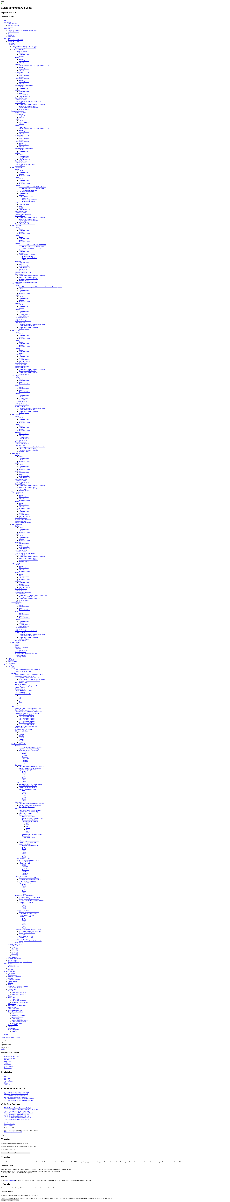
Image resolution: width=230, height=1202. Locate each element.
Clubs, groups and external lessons (32, 834)
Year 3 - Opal (15, 376)
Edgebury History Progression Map (29, 787)
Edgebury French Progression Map (29, 899)
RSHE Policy (22, 934)
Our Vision (7, 22)
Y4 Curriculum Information (23, 519)
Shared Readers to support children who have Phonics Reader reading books (40, 287)
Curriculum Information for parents (25, 553)
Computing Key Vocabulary (27, 807)
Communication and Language (24, 85)
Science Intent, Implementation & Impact (30, 747)
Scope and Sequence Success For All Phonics (32, 679)
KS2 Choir (11, 43)
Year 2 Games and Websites (26, 718)
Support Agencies (17, 1023)
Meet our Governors (13, 32)
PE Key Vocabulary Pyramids (27, 881)
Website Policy (8, 1125)
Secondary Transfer (20, 640)
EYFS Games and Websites (26, 715)
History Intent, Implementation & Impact (30, 784)
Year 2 (20, 698)
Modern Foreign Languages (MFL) (25, 895)
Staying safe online (24, 266)
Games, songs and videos (29, 258)
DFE (9, 968)
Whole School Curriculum (19, 744)
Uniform (10, 1026)
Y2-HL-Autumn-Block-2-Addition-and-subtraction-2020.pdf (21, 1109)
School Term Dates (13, 1008)
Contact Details (12, 981)
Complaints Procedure (14, 979)
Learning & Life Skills (21, 939)
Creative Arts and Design (22, 78)
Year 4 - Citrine (16, 453)
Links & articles (19, 274)
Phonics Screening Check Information (26, 282)
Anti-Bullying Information (19, 1000)
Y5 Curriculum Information (23, 592)
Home (6, 20)
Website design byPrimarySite (13, 1132)
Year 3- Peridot (16, 414)
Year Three (25, 758)
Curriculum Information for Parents (25, 164)
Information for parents (28, 201)
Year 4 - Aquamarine (17, 492)
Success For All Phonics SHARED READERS (32, 187)
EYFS (13, 668)
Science (17, 745)
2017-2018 (15, 952)
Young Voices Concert (28, 837)
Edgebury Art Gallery (25, 844)
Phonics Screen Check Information (25, 224)
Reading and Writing (21, 51)
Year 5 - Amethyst (17, 524)
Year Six (24, 763)
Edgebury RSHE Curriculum (27, 933)
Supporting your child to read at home (29, 681)
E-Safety (10, 984)
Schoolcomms (12, 1004)
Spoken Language (20, 687)
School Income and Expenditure (17, 1005)
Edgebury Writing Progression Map (29, 686)
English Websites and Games (23, 690)
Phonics (17, 64)
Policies (10, 996)
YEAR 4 (21, 739)
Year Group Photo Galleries (23, 694)
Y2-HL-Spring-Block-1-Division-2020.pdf (16, 1114)
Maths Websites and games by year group (27, 713)
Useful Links (11, 1028)
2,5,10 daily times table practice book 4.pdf (16, 1092)
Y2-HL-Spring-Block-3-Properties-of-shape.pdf (17, 1117)
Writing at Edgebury (21, 684)
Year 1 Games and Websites (26, 716)
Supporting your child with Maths (28, 560)
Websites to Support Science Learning (29, 750)
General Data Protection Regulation (18, 986)
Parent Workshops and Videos (23, 729)
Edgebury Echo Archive (15, 944)
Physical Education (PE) (22, 876)
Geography (18, 765)
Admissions (11, 973)
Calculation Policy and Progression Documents (28, 711)
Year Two (25, 757)
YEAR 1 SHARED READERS (31, 248)
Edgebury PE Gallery (25, 883)
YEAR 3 (21, 737)
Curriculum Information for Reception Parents (28, 101)
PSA (9, 33)
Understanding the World (22, 72)
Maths (17, 57)
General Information (21, 98)
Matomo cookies (10, 1180)
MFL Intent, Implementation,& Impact (29, 897)
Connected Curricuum (21, 647)
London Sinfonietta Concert (30, 820)
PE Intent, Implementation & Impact (29, 878)
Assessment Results (13, 967)
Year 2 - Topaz (16, 330)
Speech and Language (18, 1017)
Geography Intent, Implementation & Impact (31, 766)
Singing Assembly (13, 960)
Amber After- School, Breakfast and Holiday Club (22, 30)
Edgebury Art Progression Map (27, 842)
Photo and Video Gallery (26, 902)
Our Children (8, 38)
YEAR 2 (21, 736)
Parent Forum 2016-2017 (19, 994)
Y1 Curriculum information (23, 272)
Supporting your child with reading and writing (32, 104)
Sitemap (6, 1122)
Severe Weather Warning (15, 1010)
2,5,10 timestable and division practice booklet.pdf (18, 1100)
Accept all (10, 1153)
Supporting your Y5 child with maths (29, 598)
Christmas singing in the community (32, 818)
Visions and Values (13, 25)
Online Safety (15, 999)
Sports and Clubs (13, 1025)
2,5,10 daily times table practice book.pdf (16, 1094)
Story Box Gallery (20, 692)
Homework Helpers (24, 175)
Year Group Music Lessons (30, 821)
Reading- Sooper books (14, 958)
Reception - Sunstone (18, 111)
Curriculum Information (22, 366)
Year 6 (20, 705)
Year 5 (20, 703)
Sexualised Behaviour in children (21, 1002)
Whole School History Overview (28, 786)
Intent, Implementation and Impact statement (27, 669)
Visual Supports (16, 1018)
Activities (21, 56)
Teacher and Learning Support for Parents (20, 962)
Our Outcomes (8, 963)
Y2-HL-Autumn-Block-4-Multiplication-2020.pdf (18, 1113)
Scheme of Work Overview (26, 915)
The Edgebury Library (21, 682)
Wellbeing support (24, 222)
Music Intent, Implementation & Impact (30, 810)
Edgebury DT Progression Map (28, 862)
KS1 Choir (11, 660)
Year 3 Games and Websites (26, 719)
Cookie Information (9, 1124)
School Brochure (13, 23)
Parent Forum (12, 991)
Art (16, 839)
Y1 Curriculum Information (23, 214)
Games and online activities (26, 191)
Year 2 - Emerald (16, 283)
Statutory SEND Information (20, 1020)
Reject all (3, 1153)
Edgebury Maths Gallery (22, 731)
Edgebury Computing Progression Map (30, 805)
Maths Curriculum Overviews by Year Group (28, 708)
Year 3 (20, 700)
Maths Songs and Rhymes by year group (26, 726)
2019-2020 (15, 949)
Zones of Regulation (24, 96)
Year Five (25, 761)
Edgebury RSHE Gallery (26, 937)
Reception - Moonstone (18, 49)
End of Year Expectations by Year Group (26, 710)
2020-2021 (15, 947)
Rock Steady (26, 836)
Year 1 (20, 697)
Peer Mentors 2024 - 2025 (15, 40)
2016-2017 (15, 954)
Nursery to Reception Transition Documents (24, 46)
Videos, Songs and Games (29, 199)
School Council (12, 661)
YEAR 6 (21, 742)
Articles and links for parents (23, 522)
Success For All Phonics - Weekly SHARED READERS (35, 65)
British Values (19, 942)
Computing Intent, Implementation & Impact (31, 803)
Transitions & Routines (18, 1015)
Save (16, 1200)
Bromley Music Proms (28, 816)
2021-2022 (15, 946)
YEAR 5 (21, 740)
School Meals (12, 1007)
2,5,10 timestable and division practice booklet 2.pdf (19, 1098)
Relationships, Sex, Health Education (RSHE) (28, 929)
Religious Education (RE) (22, 910)
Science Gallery (23, 752)
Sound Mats (22, 127)
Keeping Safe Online (25, 95)
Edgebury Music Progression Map (28, 811)
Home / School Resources (19, 1021)
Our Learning (8, 665)
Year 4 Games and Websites (26, 721)
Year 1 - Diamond (17, 167)
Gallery (10, 658)
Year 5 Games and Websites (26, 723)
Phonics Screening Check (26, 196)
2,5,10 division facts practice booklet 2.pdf (16, 1095)
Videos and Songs (24, 54)
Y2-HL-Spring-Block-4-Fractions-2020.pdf (16, 1119)
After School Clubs (13, 41)
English (17, 169)
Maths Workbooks (20, 728)
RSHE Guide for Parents (26, 936)
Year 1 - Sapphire (16, 225)
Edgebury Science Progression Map (29, 749)
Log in (6, 1034)
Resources (14, 1031)
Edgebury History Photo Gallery (28, 789)
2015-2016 (15, 955)
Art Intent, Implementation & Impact (29, 841)
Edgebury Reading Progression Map (29, 677)
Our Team (7, 28)
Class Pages (11, 44)
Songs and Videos (24, 61)
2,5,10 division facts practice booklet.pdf (15, 1097)
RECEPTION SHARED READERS (33, 188)
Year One (25, 755)
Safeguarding (11, 997)
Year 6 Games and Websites (26, 724)
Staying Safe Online (24, 158)
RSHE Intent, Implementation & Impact (30, 931)
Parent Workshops (20, 689)
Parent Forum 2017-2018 (19, 992)
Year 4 (20, 702)
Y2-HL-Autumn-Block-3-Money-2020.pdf (16, 1111)
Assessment (11, 965)
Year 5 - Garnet (16, 563)
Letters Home (12, 989)
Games (21, 53)
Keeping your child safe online (27, 106)
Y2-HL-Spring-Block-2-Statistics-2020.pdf (16, 1116)
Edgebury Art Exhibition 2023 (31, 845)
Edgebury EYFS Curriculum (23, 671)
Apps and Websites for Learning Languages (31, 900)
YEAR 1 (21, 734)
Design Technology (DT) (22, 858)
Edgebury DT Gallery (25, 863)
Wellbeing (18, 90)
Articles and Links (20, 367)
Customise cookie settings (22, 1153)
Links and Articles (20, 103)
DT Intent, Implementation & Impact (29, 860)
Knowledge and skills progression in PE (30, 879)
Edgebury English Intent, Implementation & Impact (29, 674)
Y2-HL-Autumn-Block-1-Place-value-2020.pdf (17, 1108)
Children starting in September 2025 (25, 48)
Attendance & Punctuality (15, 976)
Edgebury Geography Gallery (27, 770)
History (17, 782)
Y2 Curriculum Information (23, 321)
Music (17, 808)
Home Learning (12, 957)
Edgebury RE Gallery (25, 916)
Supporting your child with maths (28, 107)
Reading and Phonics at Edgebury (24, 676)
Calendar (10, 978)
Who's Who (11, 36)
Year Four (25, 760)
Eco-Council (11, 663)
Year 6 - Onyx (16, 642)
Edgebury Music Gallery (26, 815)
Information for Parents (28, 256)
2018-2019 (15, 950)
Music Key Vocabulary (25, 813)
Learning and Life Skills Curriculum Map (30, 941)
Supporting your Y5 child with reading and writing (33, 595)
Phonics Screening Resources (27, 254)
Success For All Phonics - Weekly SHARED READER (34, 128)
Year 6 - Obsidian (16, 602)
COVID (10, 983)
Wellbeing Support (24, 109)
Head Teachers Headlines (15, 987)
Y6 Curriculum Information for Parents (26, 631)
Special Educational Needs (15, 1012)
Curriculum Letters (20, 99)
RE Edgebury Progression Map (27, 913)
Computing (18, 802)
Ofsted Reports (12, 970)
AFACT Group (12, 975)
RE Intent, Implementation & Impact (29, 912)
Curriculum (11, 666)
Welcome (10, 27)
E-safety (21, 208)
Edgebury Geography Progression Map (30, 768)
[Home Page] (1, 3)
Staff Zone (11, 35)
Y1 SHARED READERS (29, 190)
